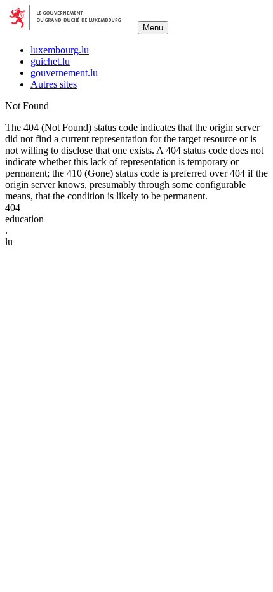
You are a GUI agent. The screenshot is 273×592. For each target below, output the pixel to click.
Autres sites (53, 84)
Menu (153, 27)
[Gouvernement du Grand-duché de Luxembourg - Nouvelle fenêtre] (70, 27)
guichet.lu (50, 61)
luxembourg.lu (59, 49)
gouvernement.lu (64, 72)
